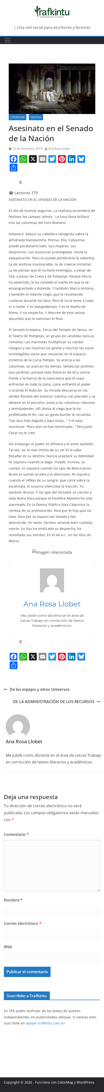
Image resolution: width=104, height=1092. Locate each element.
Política (36, 117)
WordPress (85, 1082)
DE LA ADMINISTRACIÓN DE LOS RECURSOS (53, 701)
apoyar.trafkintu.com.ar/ (45, 1023)
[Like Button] (12, 182)
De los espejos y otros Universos (40, 689)
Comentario (16, 834)
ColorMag (65, 1082)
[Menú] (7, 40)
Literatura (17, 117)
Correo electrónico (22, 923)
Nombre (13, 900)
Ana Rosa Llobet (59, 148)
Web (8, 946)
